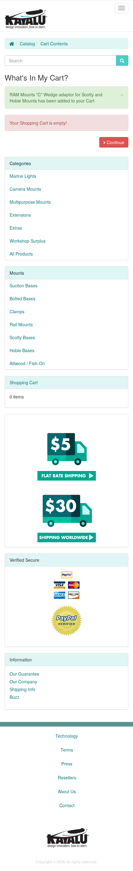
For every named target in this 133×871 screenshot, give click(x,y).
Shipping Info (22, 689)
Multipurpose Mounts (30, 202)
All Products (21, 254)
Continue (114, 142)
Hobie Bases (22, 350)
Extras (16, 228)
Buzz (14, 697)
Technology (66, 736)
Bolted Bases (22, 298)
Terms (67, 750)
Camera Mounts (25, 189)
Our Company (23, 681)
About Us (67, 791)
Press (66, 764)
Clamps (17, 311)
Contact (67, 805)
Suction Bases (23, 285)
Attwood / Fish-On (27, 363)
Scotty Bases (22, 337)
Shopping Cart (24, 382)
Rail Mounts (21, 324)
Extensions (20, 215)
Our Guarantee (24, 674)
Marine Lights (23, 176)
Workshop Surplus (27, 241)
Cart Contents (54, 43)
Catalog (27, 43)
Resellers (67, 777)
